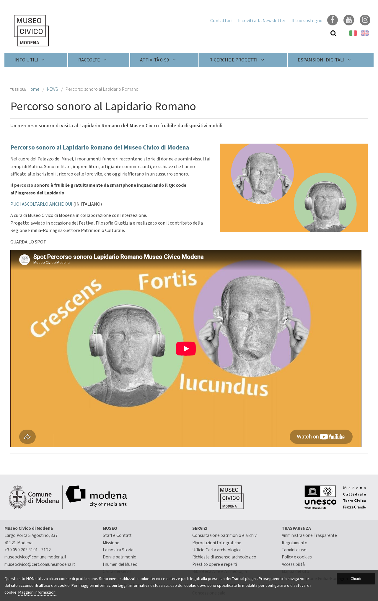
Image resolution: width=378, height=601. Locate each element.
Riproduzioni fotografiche (216, 543)
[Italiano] (26, 30)
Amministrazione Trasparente (309, 535)
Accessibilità (293, 564)
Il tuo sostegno (306, 20)
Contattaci (221, 20)
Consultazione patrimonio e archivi (225, 535)
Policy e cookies (297, 557)
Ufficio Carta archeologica (217, 550)
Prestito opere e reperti (214, 564)
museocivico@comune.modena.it (35, 557)
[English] (365, 33)
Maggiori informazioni (37, 592)
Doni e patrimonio (119, 557)
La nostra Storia (118, 550)
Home (34, 89)
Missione (111, 543)
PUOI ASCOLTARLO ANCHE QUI (41, 204)
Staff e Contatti (118, 535)
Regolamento (294, 543)
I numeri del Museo (120, 564)
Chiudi (356, 579)
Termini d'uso (294, 550)
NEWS (52, 89)
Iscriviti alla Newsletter (262, 20)
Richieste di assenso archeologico (224, 557)
